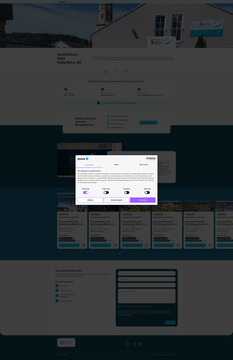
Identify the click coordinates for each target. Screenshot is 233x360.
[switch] (106, 192)
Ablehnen (90, 200)
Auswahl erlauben (116, 200)
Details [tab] (116, 164)
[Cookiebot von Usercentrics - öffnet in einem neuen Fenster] (147, 158)
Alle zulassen (142, 200)
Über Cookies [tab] (143, 164)
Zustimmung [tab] (89, 165)
